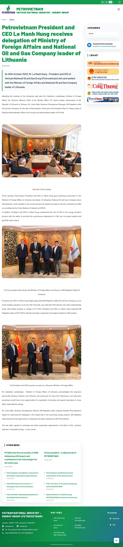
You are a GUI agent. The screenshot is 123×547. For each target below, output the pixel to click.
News (91, 33)
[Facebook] (116, 517)
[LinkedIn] (116, 523)
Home (4, 20)
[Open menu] (118, 9)
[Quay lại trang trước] (116, 540)
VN (106, 2)
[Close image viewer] (114, 19)
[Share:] (116, 535)
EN (110, 2)
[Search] (119, 2)
